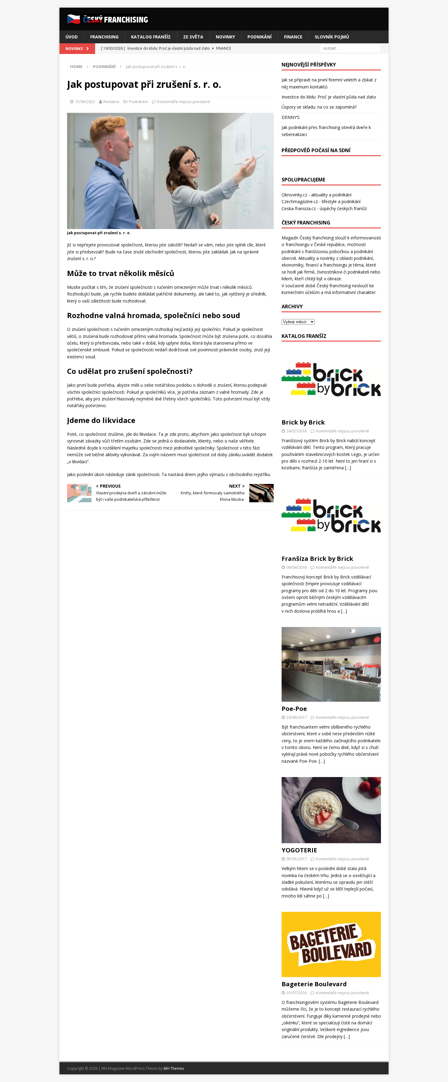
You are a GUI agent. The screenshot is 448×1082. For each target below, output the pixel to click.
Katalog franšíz (151, 37)
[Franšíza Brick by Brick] (331, 518)
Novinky (225, 37)
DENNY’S (291, 117)
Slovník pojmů (332, 37)
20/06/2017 (296, 717)
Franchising (104, 37)
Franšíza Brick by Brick (317, 558)
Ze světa (193, 37)
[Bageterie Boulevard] (331, 944)
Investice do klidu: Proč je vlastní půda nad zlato (329, 97)
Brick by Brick (303, 422)
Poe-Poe (294, 708)
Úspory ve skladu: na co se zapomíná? (319, 107)
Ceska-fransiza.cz (299, 208)
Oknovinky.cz (294, 195)
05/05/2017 (296, 859)
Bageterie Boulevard (314, 984)
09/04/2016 (296, 567)
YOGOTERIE (299, 850)
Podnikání (259, 37)
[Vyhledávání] (350, 48)
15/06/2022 (85, 101)
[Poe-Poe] (331, 664)
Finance (293, 37)
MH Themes (174, 1068)
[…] (348, 468)
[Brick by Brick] (331, 381)
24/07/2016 (296, 431)
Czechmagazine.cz (300, 201)
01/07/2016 (296, 992)
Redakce (111, 101)
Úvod (72, 37)
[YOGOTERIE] (331, 810)
